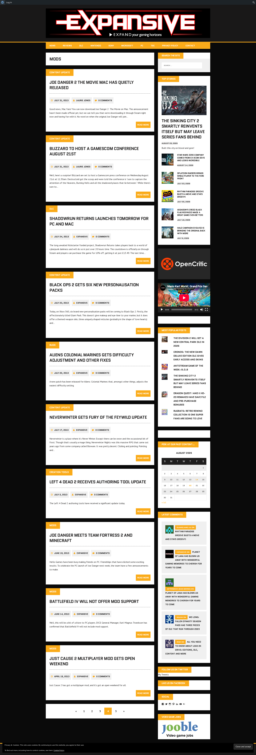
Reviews (67, 45)
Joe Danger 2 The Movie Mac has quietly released (91, 85)
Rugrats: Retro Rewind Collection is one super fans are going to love (188, 414)
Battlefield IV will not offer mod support (94, 601)
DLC (81, 45)
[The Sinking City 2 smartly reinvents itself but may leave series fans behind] (184, 113)
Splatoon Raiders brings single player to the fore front (190, 176)
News (52, 45)
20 (190, 485)
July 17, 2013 (61, 430)
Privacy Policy (170, 45)
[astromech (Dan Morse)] (169, 584)
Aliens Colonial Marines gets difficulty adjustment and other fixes (91, 357)
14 (197, 479)
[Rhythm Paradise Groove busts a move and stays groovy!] (167, 199)
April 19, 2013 (61, 676)
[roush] (169, 621)
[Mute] (201, 309)
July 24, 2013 (61, 236)
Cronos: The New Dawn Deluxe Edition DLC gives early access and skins (188, 355)
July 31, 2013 (61, 100)
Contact (190, 45)
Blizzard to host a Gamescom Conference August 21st (94, 151)
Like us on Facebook (173, 683)
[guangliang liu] (169, 531)
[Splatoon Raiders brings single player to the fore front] (167, 181)
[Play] (161, 309)
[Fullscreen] (206, 309)
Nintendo (96, 45)
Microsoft (127, 45)
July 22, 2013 (61, 372)
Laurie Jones (83, 100)
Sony (111, 45)
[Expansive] (128, 23)
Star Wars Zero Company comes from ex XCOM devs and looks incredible (191, 157)
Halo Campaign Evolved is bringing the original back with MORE (191, 230)
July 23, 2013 (61, 302)
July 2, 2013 (60, 494)
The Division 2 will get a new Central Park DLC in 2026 (188, 341)
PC (142, 45)
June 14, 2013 (61, 614)
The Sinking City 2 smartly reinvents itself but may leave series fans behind (183, 129)
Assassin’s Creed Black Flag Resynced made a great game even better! (190, 212)
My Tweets (163, 674)
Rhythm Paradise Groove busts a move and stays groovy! (190, 194)
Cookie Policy (58, 750)
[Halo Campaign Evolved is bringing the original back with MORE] (167, 236)
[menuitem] (2, 2)
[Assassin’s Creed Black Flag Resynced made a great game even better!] (167, 218)
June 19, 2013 (61, 553)
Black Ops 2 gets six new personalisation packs (94, 287)
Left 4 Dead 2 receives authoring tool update (97, 482)
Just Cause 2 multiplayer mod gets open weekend (92, 661)
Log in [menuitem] (9, 2)
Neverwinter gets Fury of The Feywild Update (98, 417)
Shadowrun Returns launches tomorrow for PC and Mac (98, 221)
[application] (184, 298)
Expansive (82, 236)
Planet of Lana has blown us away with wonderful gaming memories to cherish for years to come (183, 559)
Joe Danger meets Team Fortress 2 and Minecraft (90, 537)
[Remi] (169, 646)
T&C (153, 45)
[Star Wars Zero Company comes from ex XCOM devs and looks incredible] (167, 163)
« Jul (164, 502)
